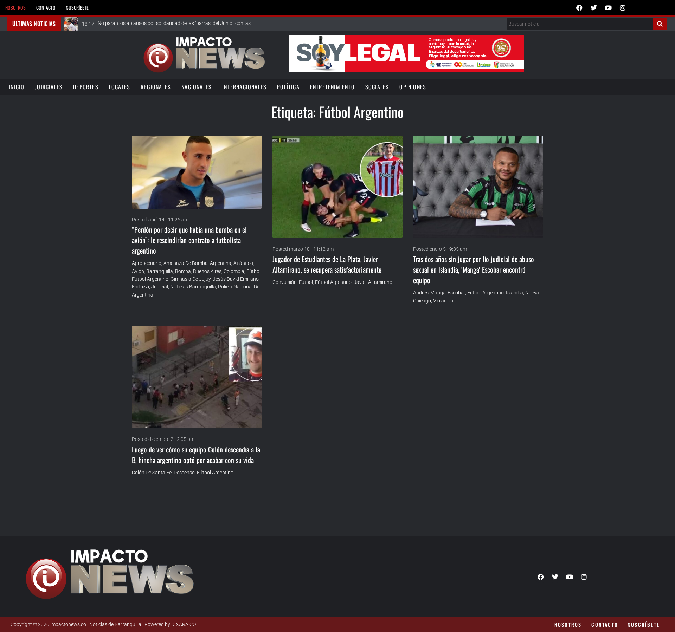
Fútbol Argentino (150, 279)
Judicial (159, 286)
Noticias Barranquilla (193, 286)
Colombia (234, 271)
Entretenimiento (332, 87)
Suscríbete (77, 7)
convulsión (284, 282)
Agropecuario (146, 263)
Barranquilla (159, 271)
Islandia (514, 292)
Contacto (46, 7)
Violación (443, 301)
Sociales (377, 87)
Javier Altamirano (373, 282)
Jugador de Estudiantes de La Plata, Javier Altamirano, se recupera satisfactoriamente (326, 264)
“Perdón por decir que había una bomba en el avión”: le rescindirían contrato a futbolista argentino (189, 240)
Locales (119, 87)
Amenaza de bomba (185, 263)
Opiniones (412, 87)
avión (138, 271)
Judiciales (49, 87)
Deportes (85, 87)
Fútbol (253, 271)
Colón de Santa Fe (152, 472)
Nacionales (196, 87)
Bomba (183, 271)
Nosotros (15, 7)
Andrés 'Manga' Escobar (439, 292)
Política (288, 87)
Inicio (16, 87)
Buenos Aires (207, 271)
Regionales (156, 87)
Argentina (220, 263)
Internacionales (244, 87)
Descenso (184, 472)
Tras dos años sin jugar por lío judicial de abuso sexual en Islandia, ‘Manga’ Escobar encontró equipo (473, 269)
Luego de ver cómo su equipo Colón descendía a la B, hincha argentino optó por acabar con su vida (196, 454)
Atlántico (243, 263)
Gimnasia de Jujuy (191, 279)
